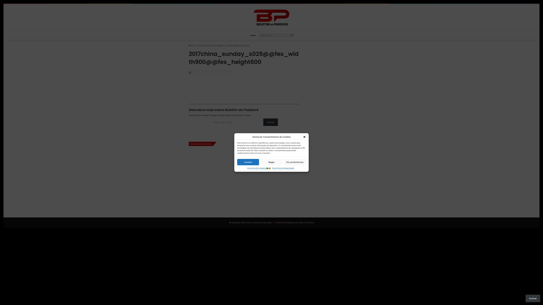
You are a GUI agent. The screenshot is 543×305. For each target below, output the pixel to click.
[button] (304, 136)
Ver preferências (294, 162)
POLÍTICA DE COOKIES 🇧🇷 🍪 (259, 168)
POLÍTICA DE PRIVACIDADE (283, 168)
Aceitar (248, 162)
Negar (271, 162)
